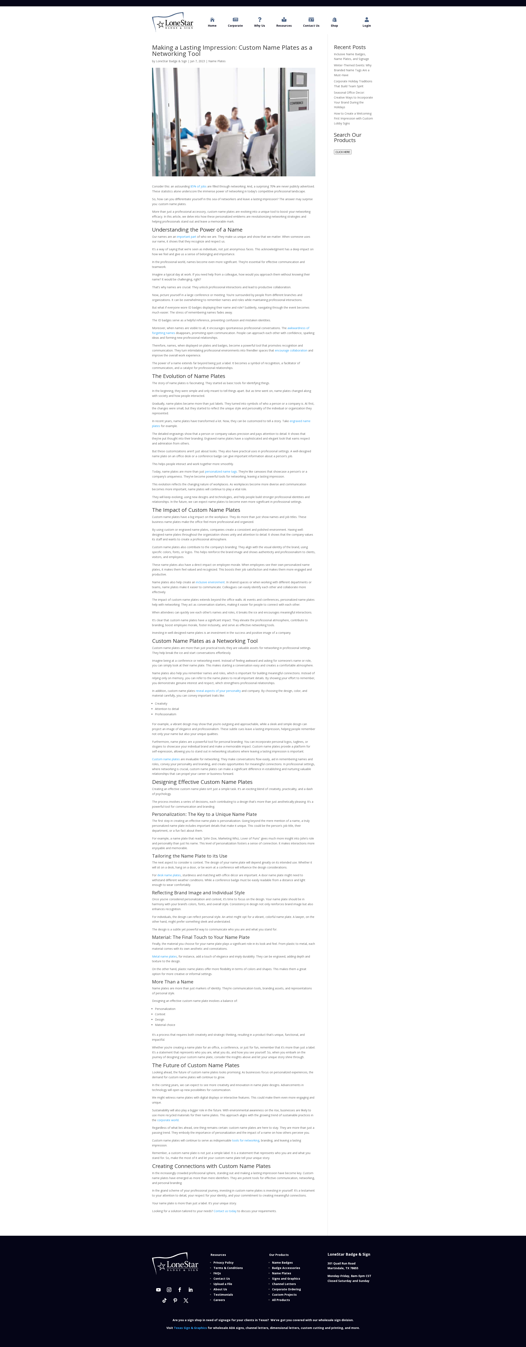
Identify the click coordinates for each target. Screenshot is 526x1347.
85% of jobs (198, 186)
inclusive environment (210, 582)
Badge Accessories (286, 1268)
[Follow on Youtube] (158, 1289)
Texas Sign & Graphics (190, 1328)
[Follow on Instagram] (169, 1289)
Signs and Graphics (286, 1278)
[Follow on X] (185, 1300)
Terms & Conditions (228, 1268)
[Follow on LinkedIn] (190, 1289)
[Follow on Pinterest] (175, 1300)
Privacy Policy (223, 1262)
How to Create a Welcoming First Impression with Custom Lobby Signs (353, 118)
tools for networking (245, 1140)
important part (186, 237)
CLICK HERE (343, 152)
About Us (220, 1289)
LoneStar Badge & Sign (171, 61)
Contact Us (221, 1278)
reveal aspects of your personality (218, 691)
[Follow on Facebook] (179, 1289)
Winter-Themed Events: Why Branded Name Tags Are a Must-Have (352, 70)
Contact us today (225, 1211)
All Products (281, 1300)
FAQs (217, 1273)
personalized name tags (221, 471)
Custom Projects (284, 1294)
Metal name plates (164, 956)
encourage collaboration (291, 350)
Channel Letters (284, 1284)
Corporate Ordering (286, 1289)
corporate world (168, 1120)
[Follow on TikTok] (164, 1300)
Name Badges (282, 1262)
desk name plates (169, 875)
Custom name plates (166, 759)
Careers (219, 1300)
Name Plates (217, 61)
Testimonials (223, 1294)
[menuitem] (212, 22)
